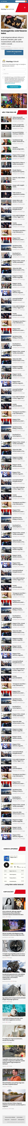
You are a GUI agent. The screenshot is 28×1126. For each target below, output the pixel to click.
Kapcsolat (7, 1119)
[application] (14, 100)
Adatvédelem (20, 1117)
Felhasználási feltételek (10, 1117)
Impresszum (13, 1119)
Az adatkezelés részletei (13, 82)
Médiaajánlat (21, 1119)
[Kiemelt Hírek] (8, 7)
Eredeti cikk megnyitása (14, 51)
